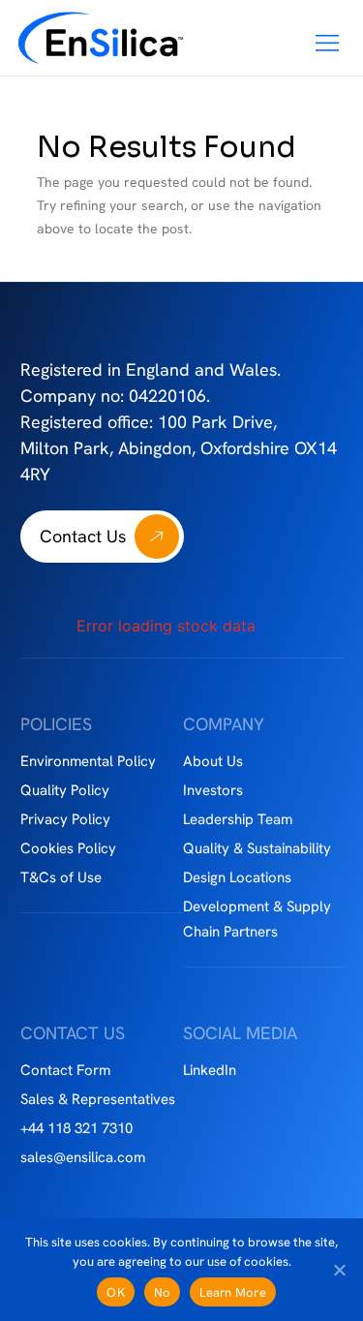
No (162, 1292)
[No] (338, 1269)
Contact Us (83, 536)
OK (115, 1292)
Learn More (232, 1292)
